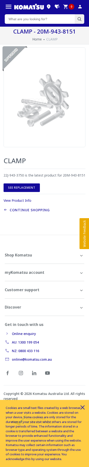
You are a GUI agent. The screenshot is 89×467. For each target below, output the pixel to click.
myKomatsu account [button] (24, 272)
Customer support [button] (22, 289)
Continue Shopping (28, 210)
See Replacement (21, 188)
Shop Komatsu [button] (18, 255)
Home (37, 39)
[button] (84, 233)
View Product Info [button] (17, 200)
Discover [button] (13, 307)
